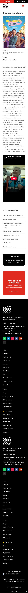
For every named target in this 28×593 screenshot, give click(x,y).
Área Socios (7, 411)
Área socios (22, 1)
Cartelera (5, 353)
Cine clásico (6, 371)
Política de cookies (20, 579)
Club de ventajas (8, 418)
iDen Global (17, 587)
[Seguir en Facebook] (16, 338)
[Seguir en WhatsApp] (4, 338)
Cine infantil (6, 360)
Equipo (5, 393)
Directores (6, 367)
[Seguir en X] (4, 342)
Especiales (6, 385)
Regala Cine (6, 421)
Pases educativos (8, 381)
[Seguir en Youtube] (20, 338)
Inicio (4, 350)
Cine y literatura (7, 378)
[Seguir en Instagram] (12, 338)
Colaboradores (7, 400)
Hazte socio (7, 1)
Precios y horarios (8, 396)
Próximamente (7, 357)
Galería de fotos (7, 406)
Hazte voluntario (8, 425)
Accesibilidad (19, 581)
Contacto (5, 432)
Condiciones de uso (10, 581)
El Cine (5, 389)
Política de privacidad (8, 579)
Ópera (4, 374)
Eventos (5, 364)
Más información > (14, 292)
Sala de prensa (7, 403)
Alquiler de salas (8, 428)
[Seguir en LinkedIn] (8, 338)
